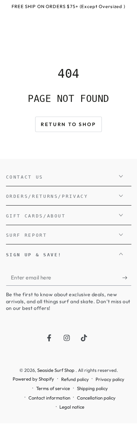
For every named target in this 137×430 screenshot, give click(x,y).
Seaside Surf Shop (56, 370)
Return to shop (68, 124)
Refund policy (75, 379)
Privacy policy (110, 379)
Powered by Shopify (33, 379)
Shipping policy (92, 388)
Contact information (49, 398)
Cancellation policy (96, 398)
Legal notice (71, 407)
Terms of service (53, 388)
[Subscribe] (126, 277)
